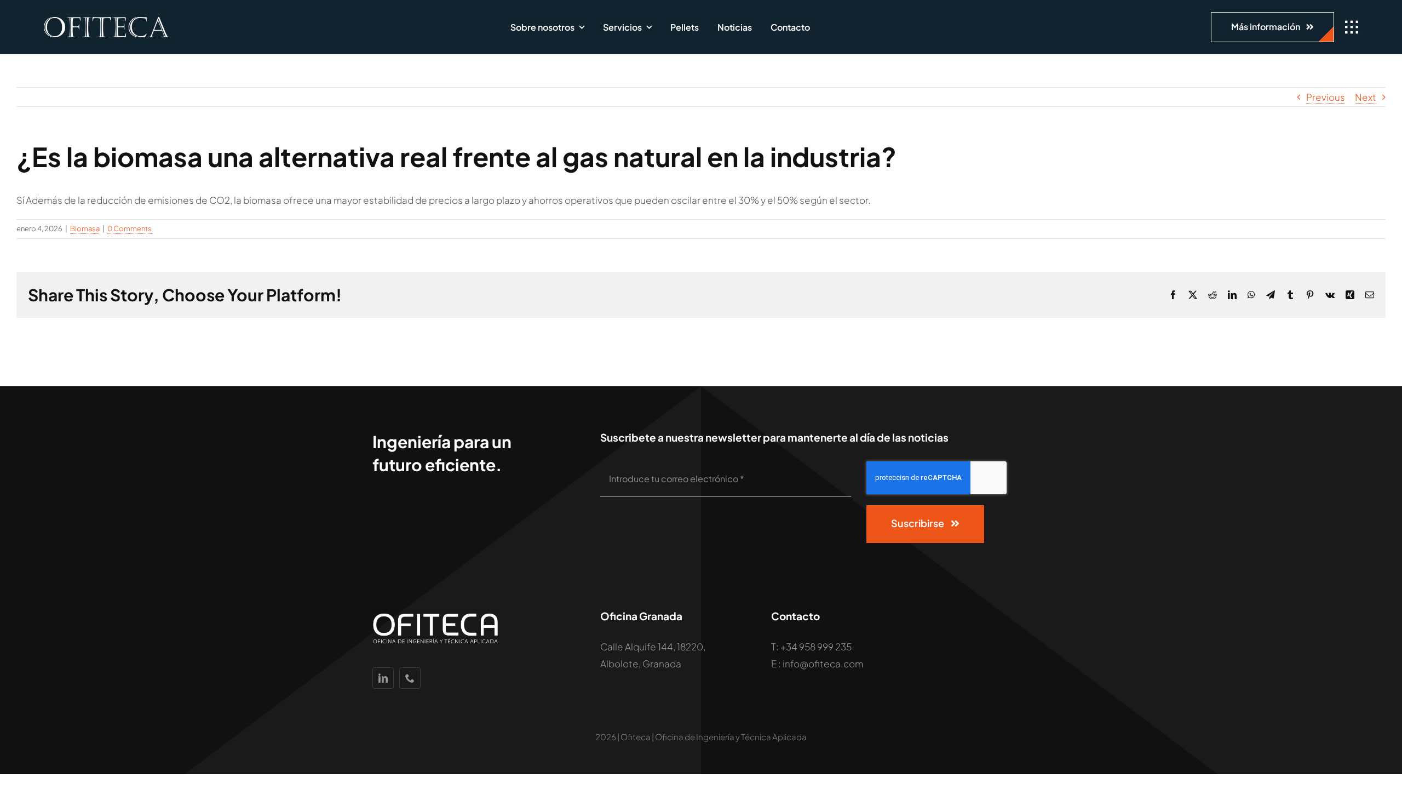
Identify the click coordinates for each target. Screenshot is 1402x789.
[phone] (410, 678)
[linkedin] (383, 678)
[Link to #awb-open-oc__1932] (1351, 27)
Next (1365, 97)
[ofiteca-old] (107, 21)
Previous (1325, 97)
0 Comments (129, 228)
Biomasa (85, 228)
